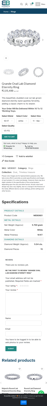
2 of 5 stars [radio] (22, 286)
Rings (13, 12)
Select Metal (7, 116)
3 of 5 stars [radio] (24, 286)
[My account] (26, 4)
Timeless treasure (27, 172)
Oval (15, 172)
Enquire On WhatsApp (9, 147)
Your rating (11, 286)
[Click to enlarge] (6, 58)
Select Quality (8, 126)
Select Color (21, 116)
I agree (23, 402)
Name (8, 318)
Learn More (31, 397)
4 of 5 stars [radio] (26, 286)
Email (7, 329)
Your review (11, 290)
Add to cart (9, 137)
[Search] (21, 4)
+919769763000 (32, 148)
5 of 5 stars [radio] (28, 286)
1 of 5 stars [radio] (20, 286)
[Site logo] (6, 4)
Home (6, 12)
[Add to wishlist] (19, 369)
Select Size (36, 116)
